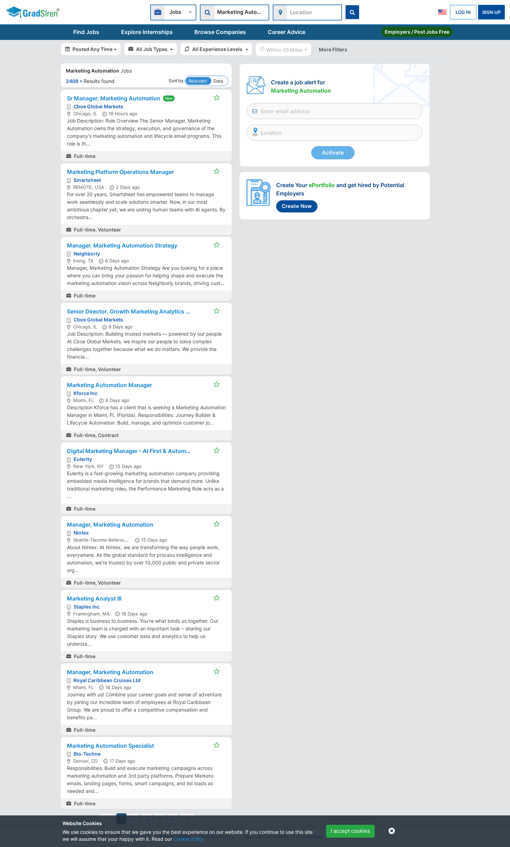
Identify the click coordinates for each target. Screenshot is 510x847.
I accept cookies (350, 831)
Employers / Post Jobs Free (417, 32)
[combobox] (173, 12)
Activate (333, 152)
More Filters (333, 49)
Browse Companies (220, 31)
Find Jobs (86, 31)
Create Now (297, 206)
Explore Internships (147, 31)
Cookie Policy (188, 839)
